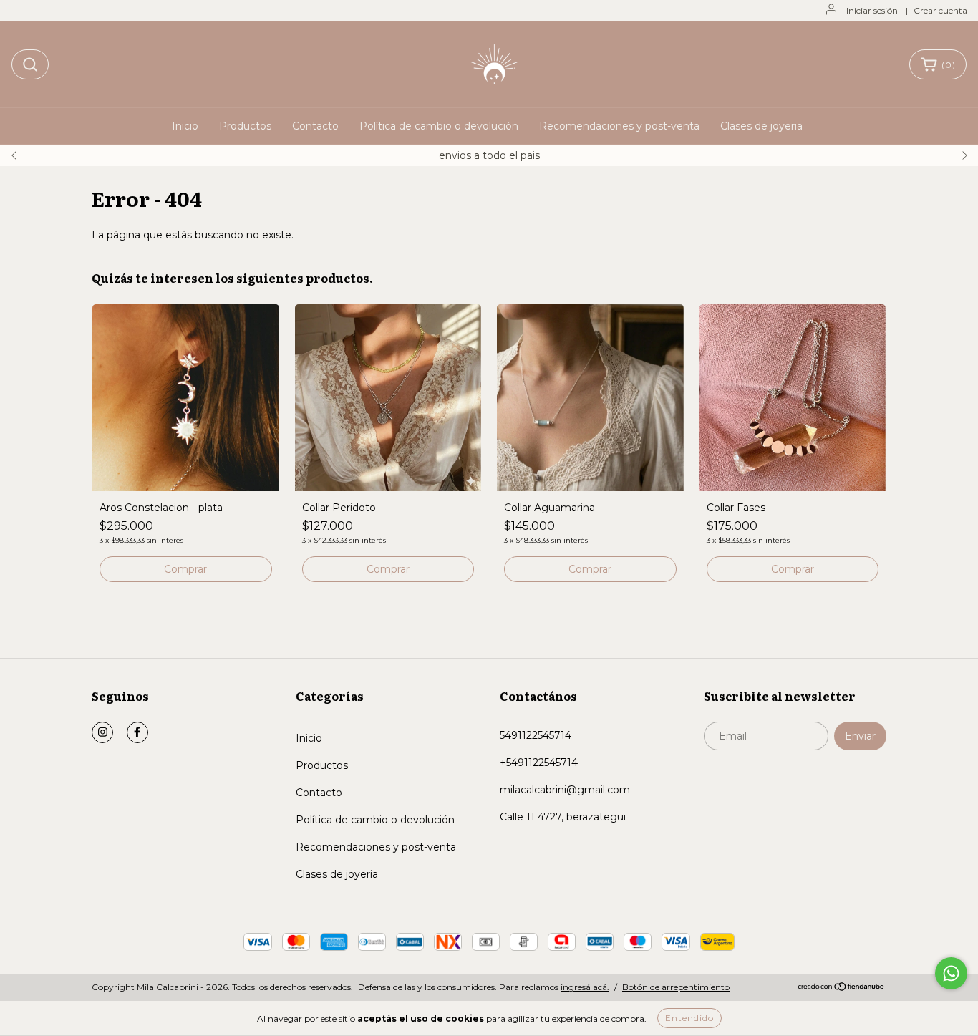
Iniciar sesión (872, 10)
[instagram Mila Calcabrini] (102, 732)
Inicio (185, 126)
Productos (245, 126)
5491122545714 (535, 735)
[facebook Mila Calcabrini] (137, 732)
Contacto (315, 126)
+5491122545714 (539, 762)
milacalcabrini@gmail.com (565, 789)
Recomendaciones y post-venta (619, 126)
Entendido (689, 1017)
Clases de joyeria (761, 126)
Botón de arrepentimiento (676, 987)
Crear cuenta (940, 10)
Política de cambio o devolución (438, 126)
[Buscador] (30, 64)
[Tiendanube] (841, 987)
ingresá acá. (585, 987)
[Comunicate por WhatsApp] (951, 973)
